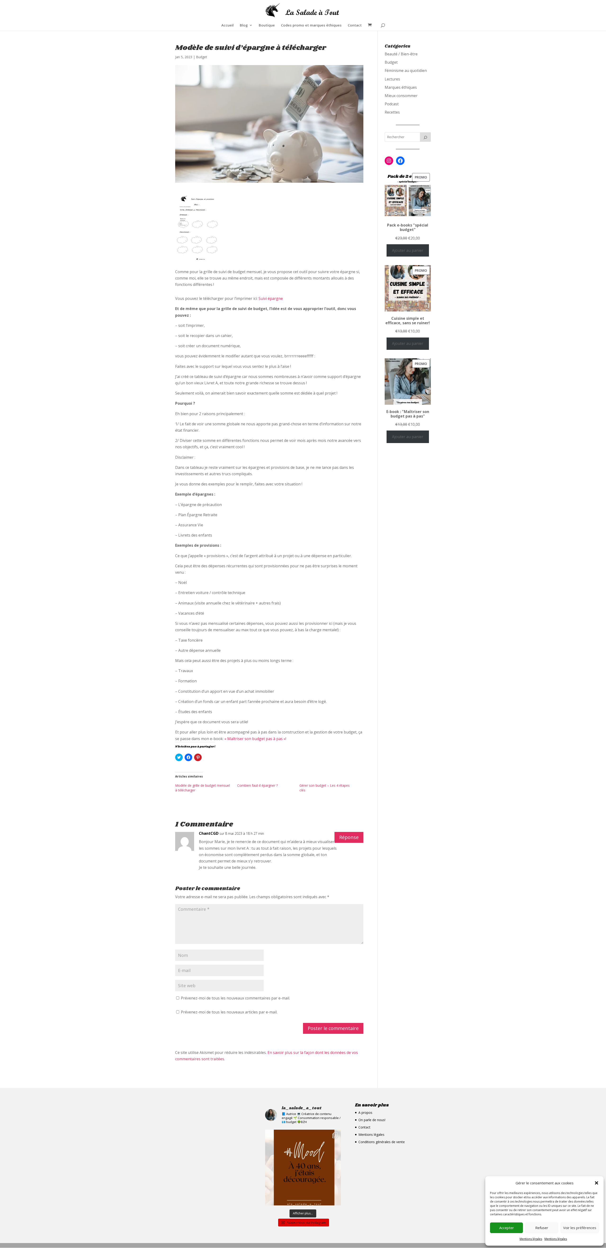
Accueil (227, 25)
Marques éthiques (401, 87)
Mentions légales (531, 1239)
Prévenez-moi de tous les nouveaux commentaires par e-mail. (235, 998)
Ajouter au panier (407, 250)
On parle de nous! (371, 1120)
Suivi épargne (270, 298)
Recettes (392, 112)
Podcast (392, 104)
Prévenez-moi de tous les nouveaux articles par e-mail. (229, 1012)
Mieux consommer (401, 95)
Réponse (349, 837)
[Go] (425, 137)
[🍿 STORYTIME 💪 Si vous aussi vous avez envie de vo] (303, 1167)
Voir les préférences (579, 1227)
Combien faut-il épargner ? (257, 785)
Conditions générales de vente (381, 1142)
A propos (365, 1112)
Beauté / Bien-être (401, 54)
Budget (201, 57)
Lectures (392, 79)
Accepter (506, 1227)
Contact (355, 25)
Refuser (541, 1227)
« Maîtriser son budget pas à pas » (254, 738)
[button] (596, 1183)
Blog (244, 25)
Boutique (267, 25)
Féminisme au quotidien (406, 70)
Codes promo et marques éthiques (311, 25)
